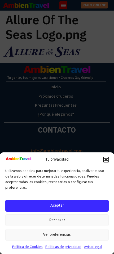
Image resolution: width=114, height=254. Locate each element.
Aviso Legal (93, 247)
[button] (106, 159)
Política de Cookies (27, 247)
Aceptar (57, 205)
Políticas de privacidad (63, 247)
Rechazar (57, 220)
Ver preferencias (57, 234)
